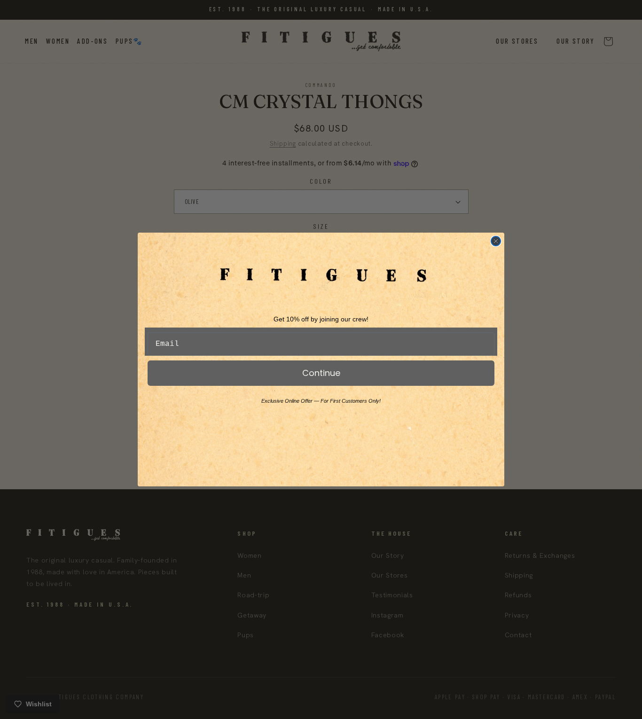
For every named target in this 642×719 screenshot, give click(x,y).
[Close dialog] (496, 241)
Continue (321, 373)
